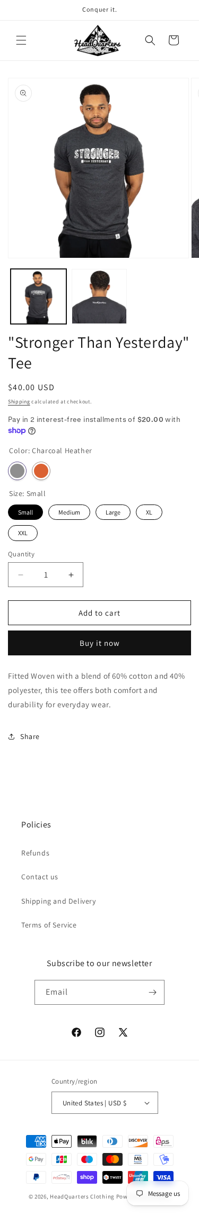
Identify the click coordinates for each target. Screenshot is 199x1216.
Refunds (35, 853)
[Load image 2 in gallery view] (99, 297)
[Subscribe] (152, 992)
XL (149, 510)
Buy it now (100, 643)
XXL (23, 531)
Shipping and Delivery (58, 901)
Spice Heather (41, 471)
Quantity (21, 554)
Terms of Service (49, 925)
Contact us (39, 876)
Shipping (19, 401)
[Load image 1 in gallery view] (38, 297)
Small (25, 510)
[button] (21, 40)
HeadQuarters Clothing (82, 1196)
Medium (69, 510)
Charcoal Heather (17, 471)
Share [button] (30, 736)
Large (113, 510)
